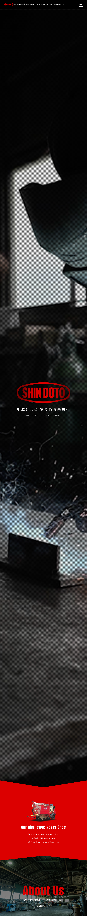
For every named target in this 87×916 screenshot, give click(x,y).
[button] (81, 5)
